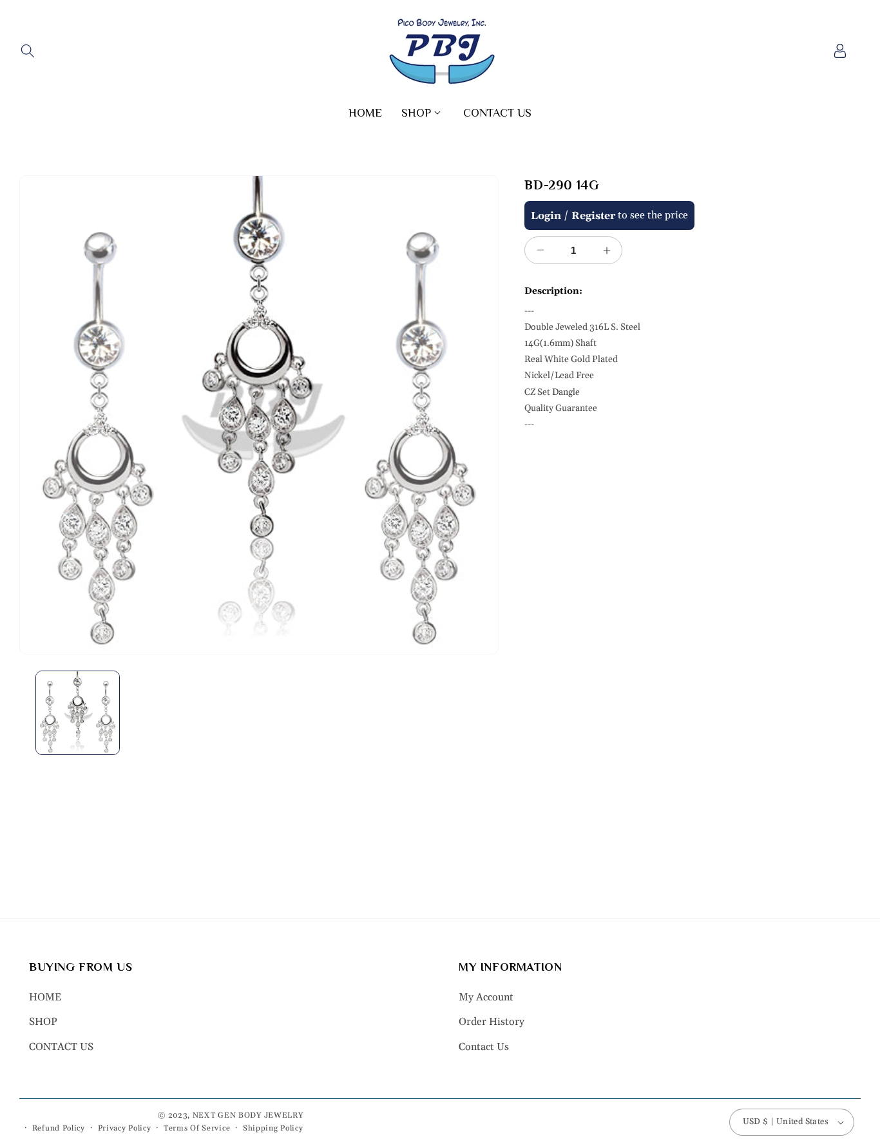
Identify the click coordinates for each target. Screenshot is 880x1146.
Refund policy (58, 1128)
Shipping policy (273, 1128)
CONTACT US (61, 1046)
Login (546, 215)
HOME (45, 997)
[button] (27, 51)
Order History (491, 1021)
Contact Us (484, 1046)
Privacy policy (124, 1128)
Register (593, 215)
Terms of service (197, 1128)
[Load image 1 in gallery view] (77, 713)
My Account (486, 997)
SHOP (43, 1021)
